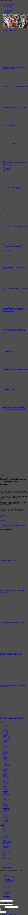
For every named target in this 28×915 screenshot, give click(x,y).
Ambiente (5, 827)
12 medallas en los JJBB (9, 125)
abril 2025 (5, 744)
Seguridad (7, 6)
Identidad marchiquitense (10, 30)
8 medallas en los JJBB (9, 143)
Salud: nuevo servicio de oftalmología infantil (15, 226)
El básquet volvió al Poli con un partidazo (14, 107)
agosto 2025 (5, 740)
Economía (5, 164)
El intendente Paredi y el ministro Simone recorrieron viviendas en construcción (11, 653)
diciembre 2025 (6, 735)
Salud (4, 170)
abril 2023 (5, 774)
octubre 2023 (5, 766)
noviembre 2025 (6, 736)
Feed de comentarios (7, 867)
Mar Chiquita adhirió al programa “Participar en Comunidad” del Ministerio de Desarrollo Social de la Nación (15, 288)
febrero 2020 (5, 820)
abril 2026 (5, 730)
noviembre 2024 (6, 751)
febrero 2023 (5, 776)
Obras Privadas (8, 169)
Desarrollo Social (6, 250)
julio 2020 (5, 814)
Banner (4, 829)
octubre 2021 (5, 795)
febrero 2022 (5, 791)
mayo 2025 (5, 743)
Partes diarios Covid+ (7, 847)
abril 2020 (5, 817)
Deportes (5, 90)
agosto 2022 (5, 783)
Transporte (7, 12)
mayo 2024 (5, 758)
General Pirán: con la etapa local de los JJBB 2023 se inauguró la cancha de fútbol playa (15, 408)
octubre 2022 (5, 781)
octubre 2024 (5, 752)
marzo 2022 (5, 789)
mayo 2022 (5, 787)
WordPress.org (6, 868)
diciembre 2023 (6, 764)
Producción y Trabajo (10, 4)
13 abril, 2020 (3, 487)
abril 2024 (5, 759)
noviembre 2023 (6, 765)
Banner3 (4, 830)
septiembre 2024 (6, 753)
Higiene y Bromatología (10, 7)
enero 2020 (5, 821)
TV (3, 859)
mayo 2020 (5, 816)
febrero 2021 (5, 805)
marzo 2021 (5, 804)
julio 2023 (5, 770)
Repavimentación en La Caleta (8, 560)
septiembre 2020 (6, 811)
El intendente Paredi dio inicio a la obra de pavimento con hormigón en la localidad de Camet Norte (12, 718)
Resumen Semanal (7, 852)
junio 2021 (5, 800)
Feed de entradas (6, 866)
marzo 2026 (5, 731)
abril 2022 (5, 788)
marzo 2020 (5, 819)
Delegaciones (5, 334)
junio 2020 (5, 815)
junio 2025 (5, 742)
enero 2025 (5, 748)
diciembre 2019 (6, 822)
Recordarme (4, 909)
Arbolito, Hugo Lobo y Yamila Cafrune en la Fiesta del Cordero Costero (15, 87)
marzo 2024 (5, 760)
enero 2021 (5, 806)
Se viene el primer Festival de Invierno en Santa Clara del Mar (14, 388)
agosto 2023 (5, 769)
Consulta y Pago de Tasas (10, 165)
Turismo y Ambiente (7, 13)
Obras (4, 167)
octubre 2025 (5, 737)
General (4, 2)
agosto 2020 (5, 812)
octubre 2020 (5, 810)
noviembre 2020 (6, 809)
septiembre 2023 (6, 768)
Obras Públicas (8, 168)
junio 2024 (5, 757)
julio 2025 (5, 741)
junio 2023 (5, 771)
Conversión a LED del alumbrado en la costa (15, 369)
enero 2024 (5, 763)
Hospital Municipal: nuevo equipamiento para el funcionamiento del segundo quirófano (14, 246)
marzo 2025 (5, 746)
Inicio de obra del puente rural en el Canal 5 (12, 622)
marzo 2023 (5, 775)
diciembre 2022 (6, 778)
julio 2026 (5, 726)
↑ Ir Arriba (2, 873)
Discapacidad (8, 9)
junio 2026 (5, 727)
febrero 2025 (5, 747)
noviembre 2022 (6, 780)
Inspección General (9, 11)
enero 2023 (5, 777)
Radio (4, 411)
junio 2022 (5, 786)
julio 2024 (5, 755)
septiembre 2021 (6, 797)
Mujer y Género (8, 10)
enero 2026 (5, 734)
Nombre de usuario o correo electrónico (8, 903)
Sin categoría (5, 855)
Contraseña (2, 907)
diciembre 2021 (6, 793)
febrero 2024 (5, 761)
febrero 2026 (5, 732)
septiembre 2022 (6, 782)
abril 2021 (5, 803)
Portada (4, 848)
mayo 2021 (5, 802)
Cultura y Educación (9, 5)
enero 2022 (5, 792)
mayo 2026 (5, 729)
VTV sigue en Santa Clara (10, 351)
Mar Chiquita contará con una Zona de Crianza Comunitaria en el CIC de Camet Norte (14, 330)
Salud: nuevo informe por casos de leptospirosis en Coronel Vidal (12, 188)
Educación (5, 838)
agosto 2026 (5, 725)
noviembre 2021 (6, 794)
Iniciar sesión (5, 864)
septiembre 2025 (6, 738)
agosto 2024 (5, 754)
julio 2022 (5, 785)
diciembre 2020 (6, 808)
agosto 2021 (5, 798)
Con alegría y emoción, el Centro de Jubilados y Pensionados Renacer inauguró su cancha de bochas (15, 309)
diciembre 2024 (6, 749)
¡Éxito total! (6, 48)
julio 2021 (5, 799)
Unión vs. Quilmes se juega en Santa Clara (14, 162)
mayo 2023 (5, 772)
